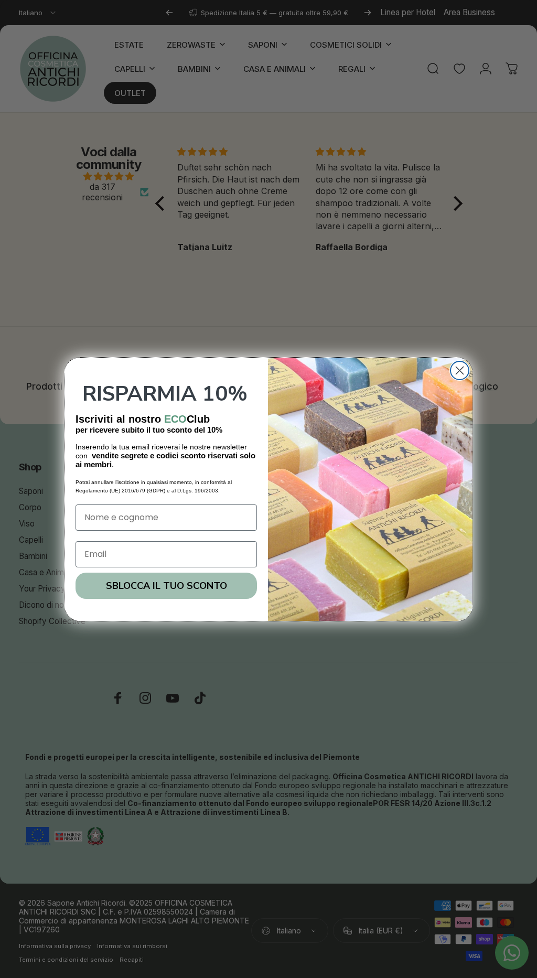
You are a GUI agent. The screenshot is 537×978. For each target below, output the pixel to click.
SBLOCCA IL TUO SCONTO (166, 585)
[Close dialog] (459, 370)
